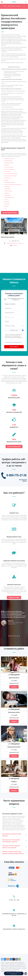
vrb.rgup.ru (15, 245)
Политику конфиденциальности (16, 342)
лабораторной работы (9, 182)
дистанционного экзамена (10, 175)
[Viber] (16, 959)
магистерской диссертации (10, 173)
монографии (7, 188)
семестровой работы (9, 197)
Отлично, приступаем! (14, 446)
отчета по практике (9, 167)
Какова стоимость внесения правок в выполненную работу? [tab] (13, 852)
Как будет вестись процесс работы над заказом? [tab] (11, 846)
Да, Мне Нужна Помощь (10, 212)
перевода (6, 193)
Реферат (14, 781)
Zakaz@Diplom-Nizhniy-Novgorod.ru (14, 929)
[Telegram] (2, 959)
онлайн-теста (7, 178)
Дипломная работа (14, 712)
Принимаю (14, 342)
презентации (7, 195)
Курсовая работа (14, 678)
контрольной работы (9, 158)
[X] (13, 959)
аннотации (7, 203)
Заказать (14, 687)
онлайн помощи (8, 191)
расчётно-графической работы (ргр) (12, 184)
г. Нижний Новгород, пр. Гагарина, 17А (15, 243)
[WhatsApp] (19, 959)
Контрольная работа (14, 747)
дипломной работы (8, 162)
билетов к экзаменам (9, 169)
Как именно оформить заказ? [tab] (12, 813)
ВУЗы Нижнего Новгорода (14, 6)
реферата (6, 165)
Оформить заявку (14, 597)
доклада (6, 180)
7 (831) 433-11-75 (15, 241)
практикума (7, 186)
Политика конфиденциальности (8, 971)
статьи (6, 199)
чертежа (6, 206)
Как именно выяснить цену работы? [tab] (11, 835)
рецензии (6, 201)
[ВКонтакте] (5, 959)
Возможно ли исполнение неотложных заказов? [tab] (11, 840)
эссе (5, 208)
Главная (5, 6)
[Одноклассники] (8, 959)
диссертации (7, 171)
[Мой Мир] (11, 959)
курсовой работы (8, 160)
